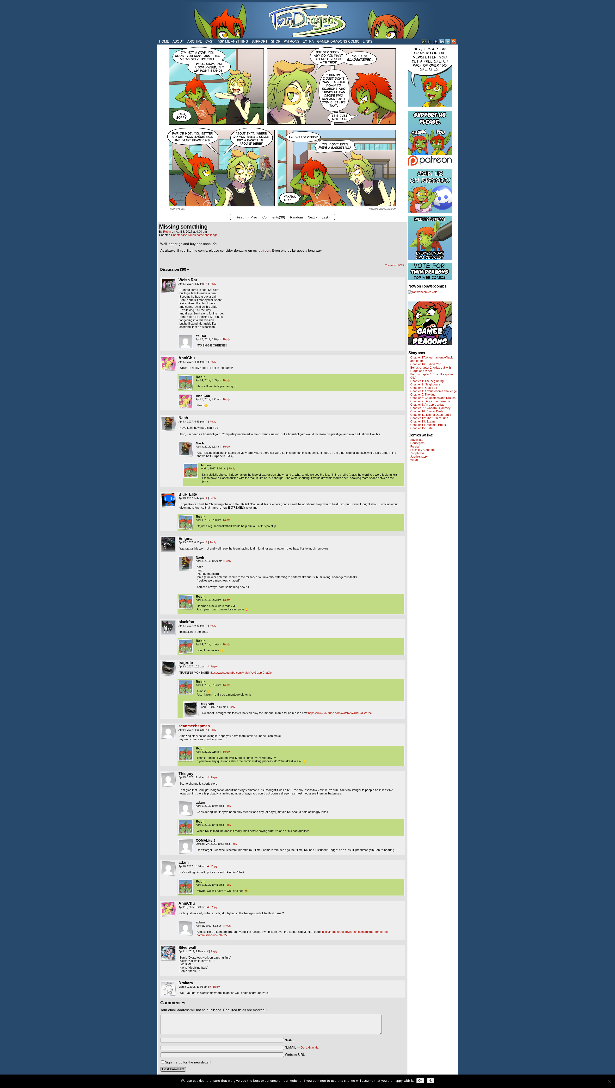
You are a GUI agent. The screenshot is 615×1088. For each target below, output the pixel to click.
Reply (212, 283)
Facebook (436, 41)
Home (164, 41)
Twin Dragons (307, 20)
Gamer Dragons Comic (338, 41)
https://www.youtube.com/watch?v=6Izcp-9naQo (240, 672)
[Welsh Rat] (168, 285)
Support (260, 41)
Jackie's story (419, 456)
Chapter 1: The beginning (427, 381)
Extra (308, 41)
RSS (454, 41)
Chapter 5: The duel (423, 394)
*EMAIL (302, 1047)
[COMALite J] (185, 846)
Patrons (291, 41)
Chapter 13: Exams (422, 421)
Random (296, 217)
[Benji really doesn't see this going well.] (282, 211)
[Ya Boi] (185, 341)
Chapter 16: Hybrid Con (425, 364)
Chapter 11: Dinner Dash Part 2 (430, 414)
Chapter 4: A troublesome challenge (194, 235)
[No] (609, 1081)
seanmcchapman (194, 726)
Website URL (295, 1054)
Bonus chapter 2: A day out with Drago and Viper (430, 369)
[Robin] (185, 382)
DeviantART (424, 41)
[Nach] (168, 423)
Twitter (448, 41)
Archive (194, 41)
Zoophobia (417, 453)
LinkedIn (442, 41)
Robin (167, 231)
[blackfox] (168, 627)
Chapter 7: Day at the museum (430, 401)
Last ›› (327, 217)
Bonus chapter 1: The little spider (431, 374)
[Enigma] (168, 544)
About (178, 41)
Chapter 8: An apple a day (427, 404)
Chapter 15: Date (421, 428)
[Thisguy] (168, 779)
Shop (275, 41)
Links (367, 41)
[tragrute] (168, 668)
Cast (209, 41)
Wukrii (414, 460)
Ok (420, 1080)
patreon (264, 250)
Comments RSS (394, 265)
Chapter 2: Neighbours (425, 384)
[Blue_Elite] (168, 500)
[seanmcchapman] (168, 738)
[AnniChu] (168, 363)
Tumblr (430, 41)
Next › (312, 217)
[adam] (185, 808)
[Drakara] (168, 988)
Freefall (415, 446)
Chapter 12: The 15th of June (429, 418)
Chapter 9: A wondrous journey (430, 408)
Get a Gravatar (310, 1047)
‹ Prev (253, 217)
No (430, 1080)
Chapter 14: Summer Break (428, 425)
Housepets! (417, 443)
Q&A (413, 377)
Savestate (416, 440)
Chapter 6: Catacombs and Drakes (432, 398)
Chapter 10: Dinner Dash (426, 411)
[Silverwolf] (168, 953)
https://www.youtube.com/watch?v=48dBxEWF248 (340, 713)
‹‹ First (239, 217)
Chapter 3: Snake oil (423, 388)
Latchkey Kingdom (422, 450)
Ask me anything (233, 41)
